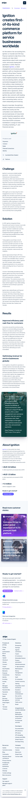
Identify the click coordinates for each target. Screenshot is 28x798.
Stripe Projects (19, 739)
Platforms (18, 675)
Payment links (6, 690)
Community (5, 754)
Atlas (3, 649)
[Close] (25, 790)
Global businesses (20, 664)
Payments (5, 692)
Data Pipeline (6, 668)
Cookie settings (6, 773)
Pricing (4, 647)
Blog (3, 752)
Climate (4, 662)
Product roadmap (20, 748)
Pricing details (6, 607)
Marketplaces (19, 668)
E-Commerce (18, 656)
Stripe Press (18, 754)
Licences (4, 768)
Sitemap (4, 770)
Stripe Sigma (5, 702)
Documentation (19, 728)
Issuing (4, 681)
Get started (7, 591)
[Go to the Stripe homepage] (4, 637)
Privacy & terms (6, 760)
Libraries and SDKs (20, 737)
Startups (17, 647)
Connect (4, 664)
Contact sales (8, 494)
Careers (17, 750)
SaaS (16, 677)
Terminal (4, 707)
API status (18, 733)
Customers (6, 8)
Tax (3, 704)
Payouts (4, 694)
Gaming (17, 683)
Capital (4, 658)
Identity (4, 677)
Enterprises (18, 645)
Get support (5, 781)
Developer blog (19, 741)
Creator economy (20, 681)
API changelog (19, 735)
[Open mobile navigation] (24, 2)
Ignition (12, 67)
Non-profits (18, 696)
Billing (4, 655)
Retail (16, 704)
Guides (4, 748)
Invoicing (4, 679)
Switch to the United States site (11, 794)
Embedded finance (20, 658)
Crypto (4, 666)
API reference (6, 623)
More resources (6, 775)
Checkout (5, 660)
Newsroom (18, 752)
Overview (17, 8)
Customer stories (7, 750)
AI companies (18, 679)
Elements (5, 671)
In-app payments (19, 666)
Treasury (4, 709)
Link (3, 683)
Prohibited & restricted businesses (5, 764)
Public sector (18, 702)
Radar (4, 696)
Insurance (17, 690)
